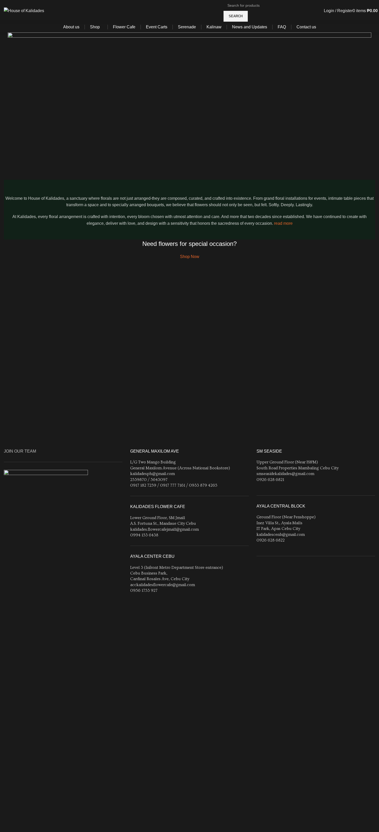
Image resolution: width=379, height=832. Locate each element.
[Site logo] (24, 10)
